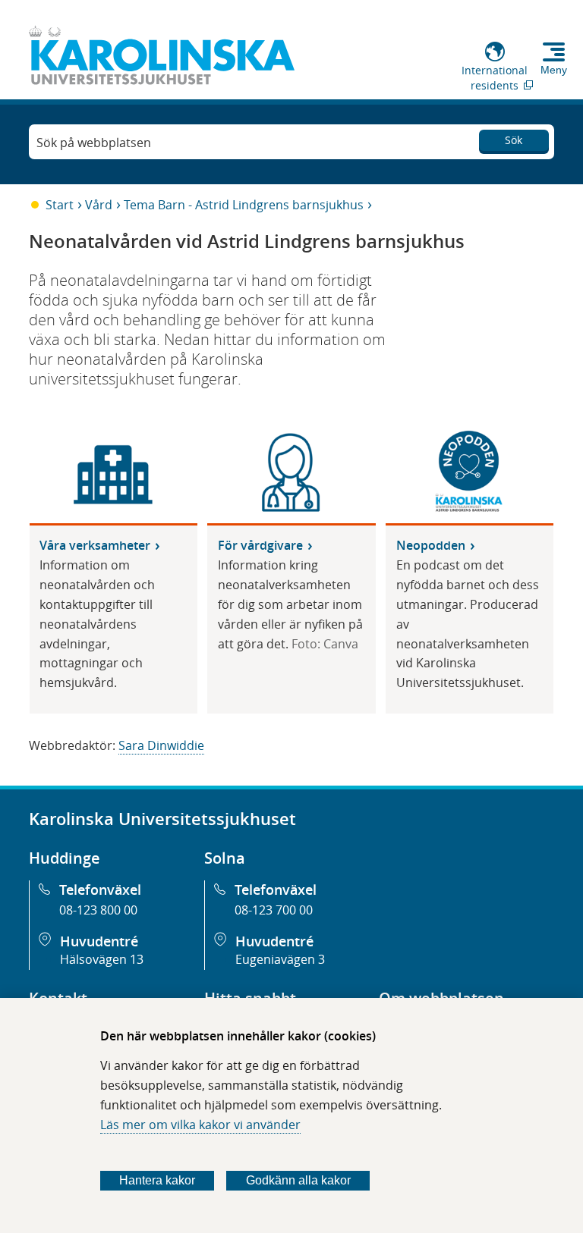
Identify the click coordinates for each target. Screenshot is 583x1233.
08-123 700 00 (274, 910)
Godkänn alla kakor (298, 1180)
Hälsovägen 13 (101, 959)
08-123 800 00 (98, 910)
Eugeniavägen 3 (280, 959)
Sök (513, 140)
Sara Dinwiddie (161, 745)
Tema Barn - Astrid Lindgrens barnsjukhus (244, 204)
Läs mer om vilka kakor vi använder (200, 1124)
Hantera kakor (157, 1180)
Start (60, 204)
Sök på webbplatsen (93, 142)
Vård (98, 204)
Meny (553, 70)
